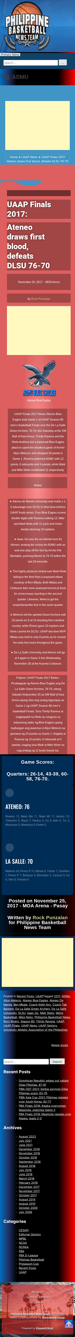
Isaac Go (33, 1013)
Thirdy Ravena (45, 1021)
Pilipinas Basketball (31, 1259)
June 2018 (25, 1174)
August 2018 (27, 1166)
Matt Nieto (47, 1013)
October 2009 (28, 1208)
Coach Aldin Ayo (40, 1004)
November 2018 (29, 1153)
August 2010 (27, 1203)
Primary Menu (10, 54)
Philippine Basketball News (52, 1017)
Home (14, 157)
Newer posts (59, 1045)
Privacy (37, 1302)
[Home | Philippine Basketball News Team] (37, 26)
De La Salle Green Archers (32, 1008)
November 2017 (29, 1191)
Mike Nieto (26, 1017)
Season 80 (28, 1021)
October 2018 (28, 1157)
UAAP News (30, 157)
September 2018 (30, 1161)
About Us (37, 1292)
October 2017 (28, 1195)
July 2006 (25, 1212)
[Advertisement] (37, 125)
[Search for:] (26, 1061)
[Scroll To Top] (69, 1319)
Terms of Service (37, 1297)
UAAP (18, 414)
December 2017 (29, 1187)
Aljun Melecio (12, 1000)
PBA (21, 1251)
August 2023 (27, 1136)
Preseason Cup (29, 1264)
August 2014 (27, 1199)
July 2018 (25, 1170)
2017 (57, 996)
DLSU (21, 1013)
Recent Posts (25, 996)
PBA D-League (28, 1255)
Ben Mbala (20, 1004)
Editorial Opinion (30, 1234)
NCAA (23, 1243)
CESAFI (24, 1230)
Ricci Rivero (11, 1021)
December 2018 (29, 1149)
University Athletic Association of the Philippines (35, 1029)
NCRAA (24, 1247)
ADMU (66, 996)
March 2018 (26, 1178)
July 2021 (25, 1140)
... (63, 62)
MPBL (22, 1238)
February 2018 (28, 1182)
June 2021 (25, 1145)
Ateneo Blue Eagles (35, 1000)
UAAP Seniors (48, 1025)
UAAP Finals (11, 1025)
